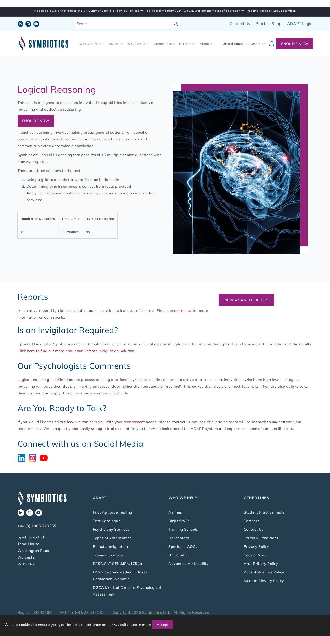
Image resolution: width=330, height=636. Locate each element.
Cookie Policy (255, 555)
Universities (179, 555)
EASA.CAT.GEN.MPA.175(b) (117, 563)
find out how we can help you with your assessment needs (104, 422)
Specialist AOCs (182, 546)
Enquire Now (294, 43)
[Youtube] (45, 457)
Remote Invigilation (110, 546)
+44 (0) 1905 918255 (37, 526)
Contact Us (240, 23)
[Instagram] (34, 457)
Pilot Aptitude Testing (112, 512)
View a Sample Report (246, 300)
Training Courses (108, 555)
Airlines (175, 512)
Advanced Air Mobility (188, 563)
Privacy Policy (256, 546)
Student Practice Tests (264, 512)
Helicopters (178, 538)
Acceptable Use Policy (264, 572)
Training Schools (183, 529)
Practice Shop (269, 23)
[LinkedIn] (23, 457)
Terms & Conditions (261, 538)
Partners (251, 521)
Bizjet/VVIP (178, 521)
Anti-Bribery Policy (261, 563)
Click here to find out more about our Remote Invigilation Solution (76, 350)
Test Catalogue (106, 521)
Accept (163, 624)
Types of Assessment (112, 538)
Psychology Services (111, 529)
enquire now (181, 310)
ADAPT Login (300, 23)
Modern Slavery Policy (264, 580)
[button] (91, 43)
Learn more (141, 624)
